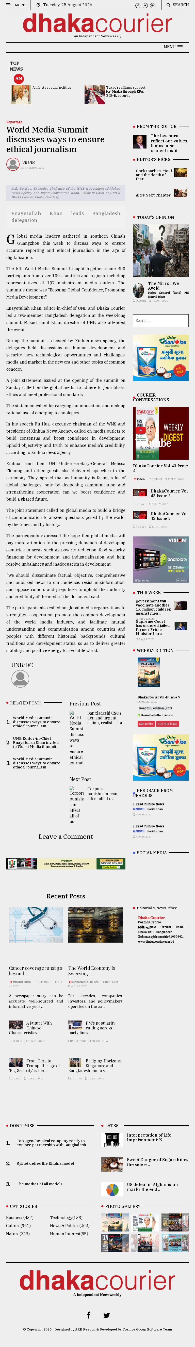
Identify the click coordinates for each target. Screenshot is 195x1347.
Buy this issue (167, 724)
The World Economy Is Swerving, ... (91, 971)
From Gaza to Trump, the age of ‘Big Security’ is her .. (34, 1065)
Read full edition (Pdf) (155, 708)
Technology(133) (66, 1217)
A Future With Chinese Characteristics (30, 1027)
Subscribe (146, 724)
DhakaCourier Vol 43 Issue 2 (169, 516)
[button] (173, 47)
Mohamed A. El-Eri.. (85, 982)
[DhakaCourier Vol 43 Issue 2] (115, 1248)
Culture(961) (18, 1225)
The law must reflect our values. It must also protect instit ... (169, 143)
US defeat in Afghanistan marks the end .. (152, 1187)
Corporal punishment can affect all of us (102, 793)
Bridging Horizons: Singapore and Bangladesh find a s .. (95, 1065)
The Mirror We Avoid (163, 286)
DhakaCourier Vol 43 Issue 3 (169, 493)
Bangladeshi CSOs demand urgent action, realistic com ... (105, 720)
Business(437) (20, 1217)
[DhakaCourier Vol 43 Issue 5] (115, 1227)
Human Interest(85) (69, 1233)
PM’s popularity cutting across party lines (91, 1027)
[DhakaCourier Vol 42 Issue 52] (175, 1248)
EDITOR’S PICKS (153, 159)
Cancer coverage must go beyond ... (35, 971)
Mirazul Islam (22, 982)
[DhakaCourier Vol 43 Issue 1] (145, 1248)
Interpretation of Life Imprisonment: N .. (149, 1137)
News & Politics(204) (70, 1225)
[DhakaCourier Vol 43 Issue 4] (145, 1227)
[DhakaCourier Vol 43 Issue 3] (175, 1227)
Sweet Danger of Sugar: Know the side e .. (157, 1162)
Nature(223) (18, 1233)
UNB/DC (28, 163)
